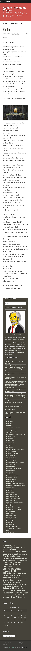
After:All (8, 423)
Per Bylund (9, 519)
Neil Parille (9, 513)
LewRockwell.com (11, 494)
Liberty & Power (11, 504)
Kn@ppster (9, 491)
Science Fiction (11, 588)
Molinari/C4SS (10, 577)
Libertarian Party (11, 500)
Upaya (8, 530)
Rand (15, 584)
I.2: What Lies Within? (15, 412)
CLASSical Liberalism (12, 453)
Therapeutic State (8, 595)
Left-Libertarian (10, 572)
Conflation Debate (11, 556)
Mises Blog (9, 506)
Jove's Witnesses (11, 565)
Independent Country (13, 476)
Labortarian (8, 569)
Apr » (8, 625)
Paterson (19, 580)
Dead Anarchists (11, 461)
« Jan (4, 625)
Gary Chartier (10, 464)
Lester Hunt (10, 493)
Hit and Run (9, 472)
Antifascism (15, 546)
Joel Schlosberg (11, 479)
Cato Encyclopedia (23, 554)
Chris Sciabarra (11, 451)
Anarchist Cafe (10, 436)
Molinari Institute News (13, 508)
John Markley (10, 481)
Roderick (6, 34)
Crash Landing (10, 455)
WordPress (11, 647)
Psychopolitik (10, 521)
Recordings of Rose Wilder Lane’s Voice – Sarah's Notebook (15, 366)
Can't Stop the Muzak (14, 552)
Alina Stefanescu (11, 429)
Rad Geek (9, 523)
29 (21, 622)
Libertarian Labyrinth (13, 498)
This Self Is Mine (10, 409)
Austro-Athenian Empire (14, 9)
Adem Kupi (9, 421)
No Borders (22, 578)
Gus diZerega (10, 470)
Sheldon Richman (11, 526)
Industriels (7, 565)
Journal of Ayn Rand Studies (15, 483)
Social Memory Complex (13, 528)
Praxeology (8, 584)
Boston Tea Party (11, 444)
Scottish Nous (10, 524)
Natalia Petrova (11, 511)
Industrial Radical (11, 477)
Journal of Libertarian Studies (15, 485)
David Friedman (11, 457)
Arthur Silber (10, 440)
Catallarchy (9, 447)
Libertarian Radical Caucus (14, 502)
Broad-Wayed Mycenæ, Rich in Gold (14, 401)
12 (11, 617)
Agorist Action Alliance (13, 427)
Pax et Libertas (11, 517)
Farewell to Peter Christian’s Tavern (13, 390)
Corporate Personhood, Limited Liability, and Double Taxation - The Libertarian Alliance (15, 382)
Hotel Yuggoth (11, 474)
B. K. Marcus (10, 442)
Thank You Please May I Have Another (15, 591)
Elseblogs (17, 559)
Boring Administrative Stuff (11, 551)
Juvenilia (15, 567)
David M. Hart (10, 459)
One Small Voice (11, 515)
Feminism (7, 560)
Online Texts (9, 579)
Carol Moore (10, 446)
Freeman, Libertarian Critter (15, 462)
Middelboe (17, 576)
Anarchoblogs (10, 438)
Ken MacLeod (10, 487)
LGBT (11, 576)
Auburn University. (19, 339)
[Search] (24, 303)
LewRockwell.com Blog (13, 496)
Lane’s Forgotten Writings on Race (15, 369)
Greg (7, 390)
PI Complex (16, 582)
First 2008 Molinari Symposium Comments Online (14, 385)
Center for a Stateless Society (15, 449)
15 (21, 617)
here (16, 348)
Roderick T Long (11, 373)
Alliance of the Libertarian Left (15, 434)
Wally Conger (10, 532)
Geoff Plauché (10, 466)
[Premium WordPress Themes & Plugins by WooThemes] (24, 647)
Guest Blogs (10, 563)
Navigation (6, 1)
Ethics (24, 558)
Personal (7, 581)
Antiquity (7, 547)
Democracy (8, 558)
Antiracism (17, 547)
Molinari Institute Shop (13, 509)
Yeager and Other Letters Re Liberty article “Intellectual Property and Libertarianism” (14, 406)
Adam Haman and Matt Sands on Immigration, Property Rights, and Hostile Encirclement (15, 395)
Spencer (5, 591)
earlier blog (20, 352)
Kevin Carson (10, 489)
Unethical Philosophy (16, 597)
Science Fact (18, 586)
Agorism (8, 425)
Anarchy (7, 545)
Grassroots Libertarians (13, 468)
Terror (12, 590)
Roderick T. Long (11, 362)
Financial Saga (16, 560)
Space (22, 589)
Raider (6, 29)
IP (13, 564)
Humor (18, 562)
